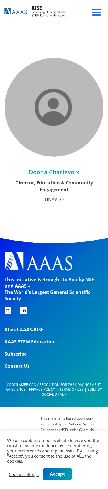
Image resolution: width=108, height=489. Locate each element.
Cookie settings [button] (24, 474)
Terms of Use (72, 389)
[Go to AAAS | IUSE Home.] (40, 11)
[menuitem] (8, 312)
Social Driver (54, 394)
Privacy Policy (42, 389)
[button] (96, 11)
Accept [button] (57, 474)
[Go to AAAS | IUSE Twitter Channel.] (8, 310)
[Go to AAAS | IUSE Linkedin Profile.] (23, 310)
